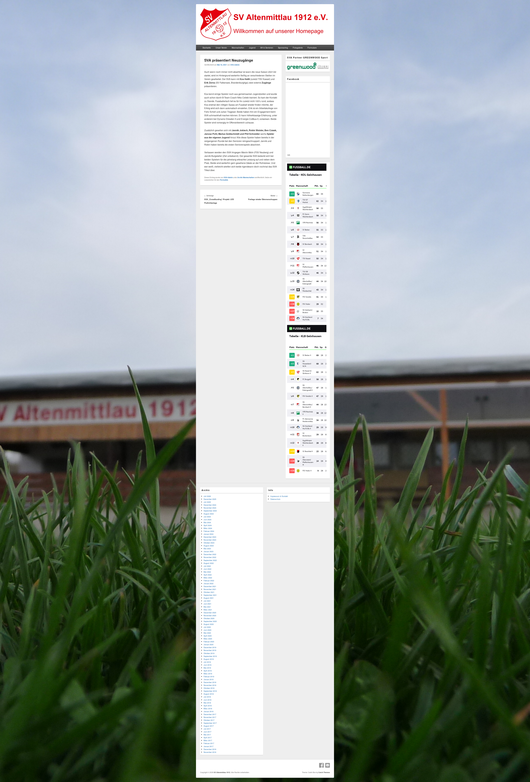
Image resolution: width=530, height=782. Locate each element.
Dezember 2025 (210, 499)
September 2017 (210, 723)
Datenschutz (275, 499)
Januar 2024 (208, 534)
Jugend (252, 47)
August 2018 (209, 694)
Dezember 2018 (210, 682)
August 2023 (209, 545)
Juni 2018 (207, 699)
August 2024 (209, 513)
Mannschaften (238, 47)
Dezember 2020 (210, 612)
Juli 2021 (207, 601)
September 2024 (210, 510)
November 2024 (210, 507)
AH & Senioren (266, 47)
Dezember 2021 (210, 586)
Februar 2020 (209, 641)
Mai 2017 (207, 734)
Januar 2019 (208, 679)
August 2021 (209, 598)
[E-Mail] (327, 765)
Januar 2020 (208, 644)
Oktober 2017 (209, 720)
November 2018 (210, 685)
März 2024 (208, 528)
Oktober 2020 (209, 618)
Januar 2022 (208, 583)
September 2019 (210, 656)
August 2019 (209, 659)
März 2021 (208, 609)
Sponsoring (283, 47)
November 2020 (210, 615)
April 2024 (208, 525)
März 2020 (208, 638)
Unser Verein (221, 47)
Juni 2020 (207, 630)
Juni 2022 (207, 569)
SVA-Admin (234, 64)
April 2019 (208, 670)
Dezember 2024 (210, 505)
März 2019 (208, 673)
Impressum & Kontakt (279, 496)
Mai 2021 (207, 606)
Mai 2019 (207, 667)
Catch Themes (324, 772)
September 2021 (210, 595)
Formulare (312, 47)
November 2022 (210, 557)
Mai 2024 (207, 522)
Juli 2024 (207, 516)
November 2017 (210, 717)
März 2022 (208, 577)
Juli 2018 (207, 696)
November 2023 (210, 539)
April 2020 (208, 635)
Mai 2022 (207, 572)
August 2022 (209, 563)
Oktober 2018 (209, 688)
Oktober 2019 (209, 653)
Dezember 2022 (210, 554)
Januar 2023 (208, 551)
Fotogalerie (298, 47)
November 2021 (210, 589)
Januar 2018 (208, 711)
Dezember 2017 (210, 714)
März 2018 (208, 708)
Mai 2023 (207, 548)
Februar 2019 (209, 676)
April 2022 (208, 574)
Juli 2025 (207, 502)
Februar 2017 (209, 743)
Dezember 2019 (210, 647)
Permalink (224, 180)
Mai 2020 (207, 633)
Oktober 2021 (209, 592)
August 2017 (209, 726)
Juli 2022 (207, 566)
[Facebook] (321, 765)
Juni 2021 (207, 603)
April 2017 (208, 737)
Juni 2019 (207, 665)
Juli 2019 (207, 662)
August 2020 (209, 624)
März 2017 (208, 740)
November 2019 (210, 650)
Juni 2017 (207, 731)
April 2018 (208, 705)
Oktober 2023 (209, 542)
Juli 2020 (207, 627)
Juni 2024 (207, 519)
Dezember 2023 (210, 537)
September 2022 (210, 560)
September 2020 (210, 621)
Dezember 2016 (210, 749)
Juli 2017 (207, 728)
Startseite (206, 47)
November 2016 (210, 752)
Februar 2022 (209, 580)
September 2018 (210, 691)
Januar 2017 (208, 746)
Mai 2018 (207, 702)
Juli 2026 (207, 496)
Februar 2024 (209, 531)
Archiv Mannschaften (245, 177)
